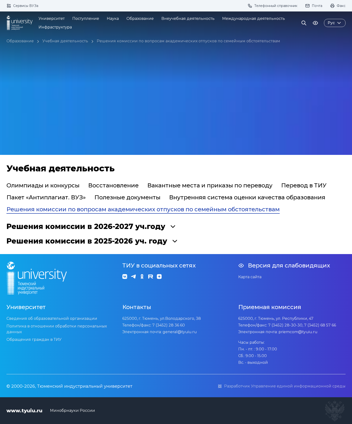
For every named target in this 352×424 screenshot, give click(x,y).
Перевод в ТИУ (304, 185)
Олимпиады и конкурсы (42, 185)
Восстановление (113, 185)
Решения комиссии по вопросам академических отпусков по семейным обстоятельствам (188, 41)
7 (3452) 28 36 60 (168, 325)
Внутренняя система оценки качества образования (247, 197)
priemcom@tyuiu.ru (298, 332)
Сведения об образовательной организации (51, 318)
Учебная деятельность (65, 41)
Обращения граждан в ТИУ (34, 339)
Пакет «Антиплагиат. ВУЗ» (46, 197)
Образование (20, 41)
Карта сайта (249, 277)
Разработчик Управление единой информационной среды (285, 386)
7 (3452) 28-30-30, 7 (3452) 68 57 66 (302, 325)
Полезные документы (127, 197)
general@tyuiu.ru (180, 332)
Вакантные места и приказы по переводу (210, 185)
